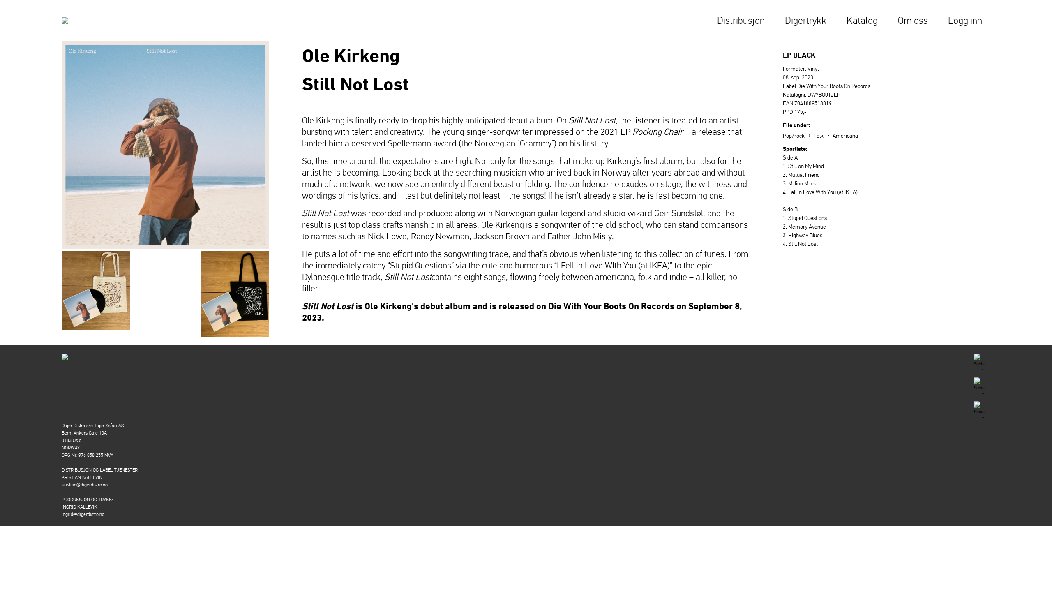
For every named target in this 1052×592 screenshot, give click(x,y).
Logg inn (965, 20)
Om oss (913, 20)
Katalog (862, 20)
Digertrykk (805, 20)
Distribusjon (741, 20)
